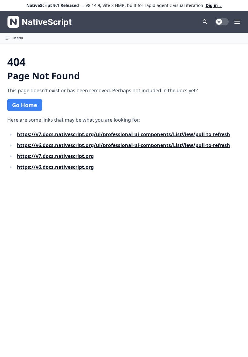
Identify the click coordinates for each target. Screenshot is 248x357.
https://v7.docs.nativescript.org (55, 156)
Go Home (24, 105)
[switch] (222, 21)
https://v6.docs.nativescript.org (55, 167)
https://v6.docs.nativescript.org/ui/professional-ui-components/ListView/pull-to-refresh (123, 145)
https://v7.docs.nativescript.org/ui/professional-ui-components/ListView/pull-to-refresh (123, 134)
